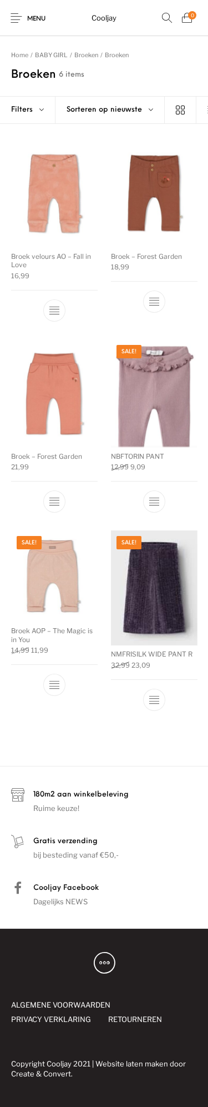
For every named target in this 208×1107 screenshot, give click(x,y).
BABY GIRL (51, 55)
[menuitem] (60, 1005)
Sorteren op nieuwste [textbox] (104, 109)
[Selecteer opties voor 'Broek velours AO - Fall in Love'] (54, 310)
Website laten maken (131, 1063)
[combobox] (109, 110)
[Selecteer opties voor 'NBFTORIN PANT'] (154, 501)
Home (19, 55)
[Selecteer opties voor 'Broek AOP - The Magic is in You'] (54, 685)
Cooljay (104, 17)
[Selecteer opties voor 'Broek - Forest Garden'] (154, 301)
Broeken (86, 55)
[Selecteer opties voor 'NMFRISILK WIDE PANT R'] (154, 700)
